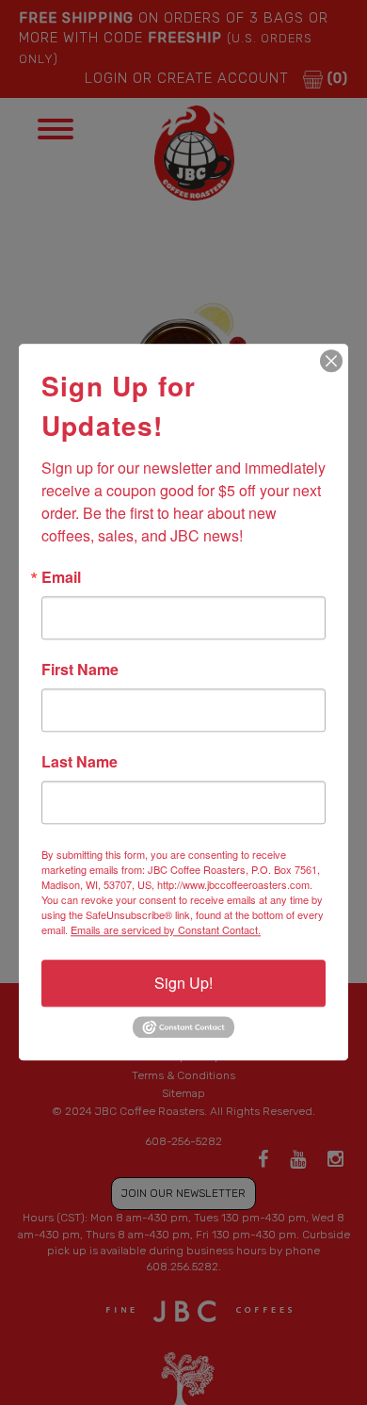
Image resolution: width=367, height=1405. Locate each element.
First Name (80, 669)
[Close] (331, 360)
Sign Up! (183, 982)
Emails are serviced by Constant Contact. (166, 929)
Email (61, 577)
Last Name (79, 761)
